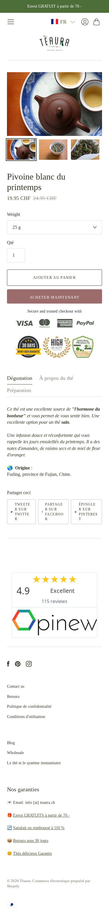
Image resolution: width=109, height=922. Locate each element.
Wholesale (15, 753)
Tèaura (25, 881)
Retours (13, 696)
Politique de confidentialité (29, 706)
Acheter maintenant (54, 297)
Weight (13, 214)
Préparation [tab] (19, 390)
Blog (11, 743)
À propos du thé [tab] (56, 378)
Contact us (15, 686)
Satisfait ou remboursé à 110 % (39, 828)
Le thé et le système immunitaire (34, 763)
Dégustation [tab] (19, 378)
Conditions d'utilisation (26, 716)
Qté (10, 242)
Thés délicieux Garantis (32, 853)
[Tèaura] (55, 43)
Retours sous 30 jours (30, 840)
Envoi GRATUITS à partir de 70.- (41, 815)
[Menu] (11, 22)
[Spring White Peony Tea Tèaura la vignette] (21, 149)
